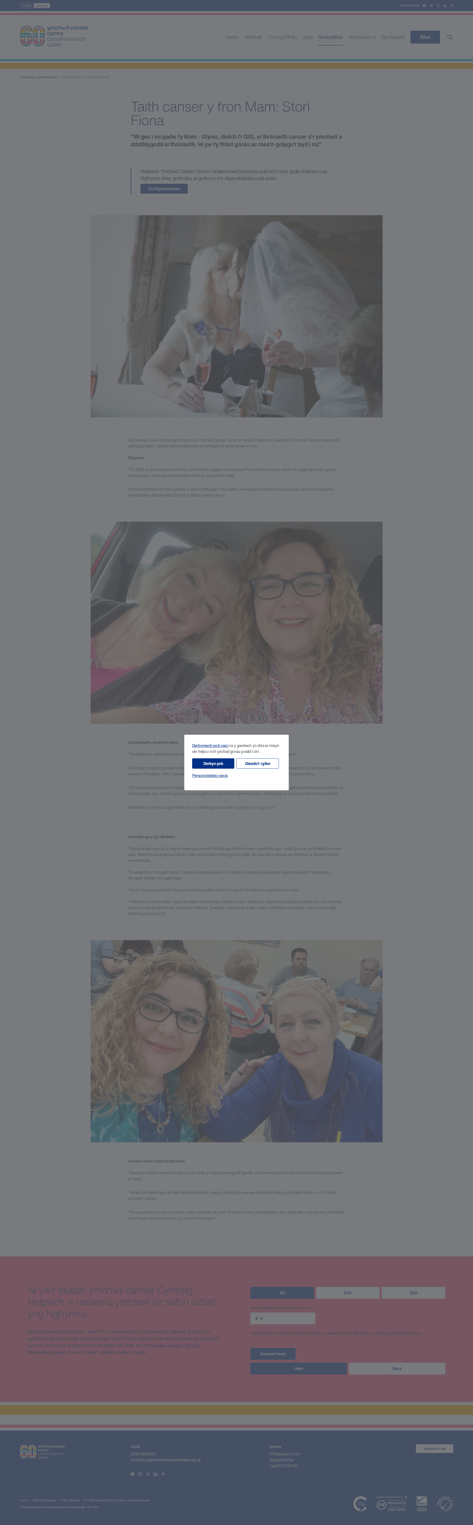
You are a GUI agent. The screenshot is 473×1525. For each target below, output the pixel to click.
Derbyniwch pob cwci (210, 745)
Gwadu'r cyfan (257, 763)
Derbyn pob (213, 763)
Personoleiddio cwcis (210, 775)
